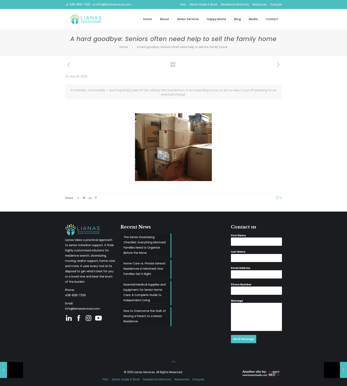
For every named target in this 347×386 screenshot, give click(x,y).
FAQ (183, 4)
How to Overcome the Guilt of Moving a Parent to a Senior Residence (144, 316)
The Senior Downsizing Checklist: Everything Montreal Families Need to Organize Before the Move (144, 245)
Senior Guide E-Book (203, 4)
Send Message (243, 339)
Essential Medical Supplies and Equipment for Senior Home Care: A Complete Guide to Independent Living (144, 292)
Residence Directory (235, 4)
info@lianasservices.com (113, 4)
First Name (238, 235)
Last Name (238, 251)
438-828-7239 (79, 4)
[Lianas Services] (86, 19)
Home (123, 47)
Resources (259, 4)
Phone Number (241, 284)
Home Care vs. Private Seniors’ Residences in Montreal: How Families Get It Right (144, 268)
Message (237, 300)
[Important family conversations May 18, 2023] (335, 370)
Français (276, 4)
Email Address (240, 268)
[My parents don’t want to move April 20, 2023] (11, 370)
